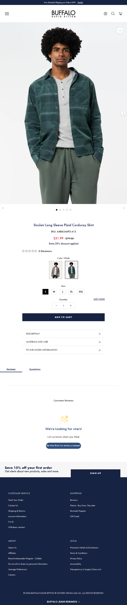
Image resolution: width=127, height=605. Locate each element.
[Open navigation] (7, 13)
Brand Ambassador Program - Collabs (25, 558)
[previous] (4, 113)
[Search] (113, 13)
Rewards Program (78, 510)
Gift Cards (74, 516)
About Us (12, 547)
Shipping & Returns (16, 510)
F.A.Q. (11, 521)
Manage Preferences (17, 569)
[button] (63, 601)
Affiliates (12, 552)
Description (33, 333)
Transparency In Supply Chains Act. (86, 569)
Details (80, 2)
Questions (35, 369)
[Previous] (2, 208)
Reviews (11, 369)
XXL (81, 291)
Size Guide (99, 299)
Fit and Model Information (41, 349)
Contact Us (13, 505)
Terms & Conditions (78, 552)
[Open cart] (120, 13)
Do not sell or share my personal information (27, 563)
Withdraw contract (16, 527)
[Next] (124, 208)
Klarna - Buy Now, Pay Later (82, 505)
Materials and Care (37, 341)
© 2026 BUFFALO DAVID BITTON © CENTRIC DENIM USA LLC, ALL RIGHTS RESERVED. (63, 593)
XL (71, 291)
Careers (11, 574)
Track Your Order (15, 499)
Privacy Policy (76, 558)
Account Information (17, 516)
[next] (123, 113)
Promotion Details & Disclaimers (84, 547)
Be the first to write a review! (63, 445)
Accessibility (75, 563)
